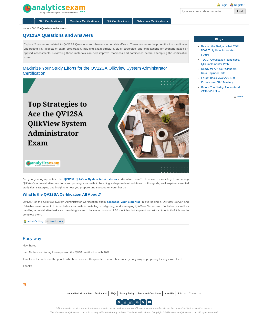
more (240, 96)
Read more (56, 221)
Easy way (32, 238)
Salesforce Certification (151, 21)
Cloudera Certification (83, 21)
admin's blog (35, 221)
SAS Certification (49, 21)
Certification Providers (138, 312)
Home (26, 28)
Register (239, 4)
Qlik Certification (117, 21)
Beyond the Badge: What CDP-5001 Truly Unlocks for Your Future (220, 50)
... (28, 21)
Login (224, 4)
